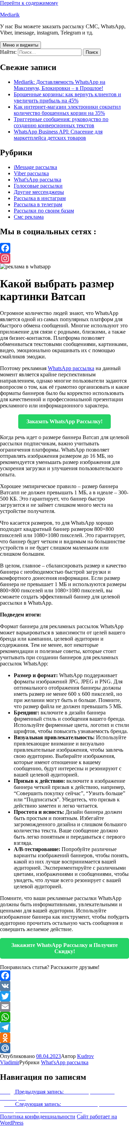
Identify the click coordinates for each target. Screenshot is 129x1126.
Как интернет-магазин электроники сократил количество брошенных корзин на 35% (67, 110)
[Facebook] (64, 248)
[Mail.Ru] (64, 1048)
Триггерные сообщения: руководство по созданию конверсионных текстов (61, 122)
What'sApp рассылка (37, 179)
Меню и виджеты (20, 45)
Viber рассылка (31, 173)
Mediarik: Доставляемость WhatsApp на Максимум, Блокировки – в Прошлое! (59, 85)
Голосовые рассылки (38, 186)
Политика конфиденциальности (37, 1116)
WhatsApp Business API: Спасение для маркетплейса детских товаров (58, 135)
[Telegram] (64, 1027)
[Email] (64, 1006)
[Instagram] (64, 258)
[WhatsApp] (64, 1017)
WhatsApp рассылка (71, 368)
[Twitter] (64, 996)
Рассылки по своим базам (44, 211)
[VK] (64, 986)
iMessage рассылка (35, 167)
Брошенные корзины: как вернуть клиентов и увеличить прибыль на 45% (67, 97)
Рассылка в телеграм (38, 204)
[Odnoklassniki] (64, 1038)
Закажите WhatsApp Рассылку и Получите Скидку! (64, 948)
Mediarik (10, 15)
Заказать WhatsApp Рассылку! (64, 421)
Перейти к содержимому (29, 3)
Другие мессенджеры (39, 192)
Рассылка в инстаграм (40, 198)
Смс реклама (29, 217)
